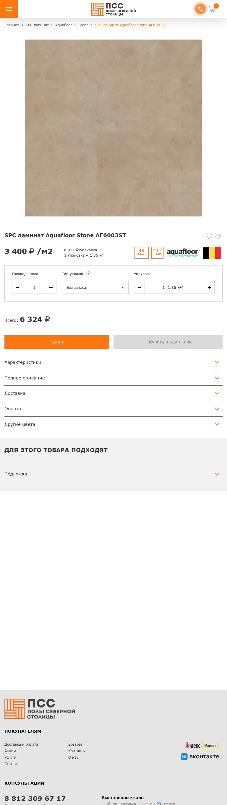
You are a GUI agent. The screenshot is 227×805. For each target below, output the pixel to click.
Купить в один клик (170, 341)
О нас (73, 757)
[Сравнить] (218, 236)
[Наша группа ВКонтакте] (200, 756)
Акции (10, 751)
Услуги (10, 757)
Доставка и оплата (21, 744)
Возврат (75, 744)
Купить (56, 341)
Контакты (77, 751)
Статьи (10, 764)
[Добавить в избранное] (209, 236)
